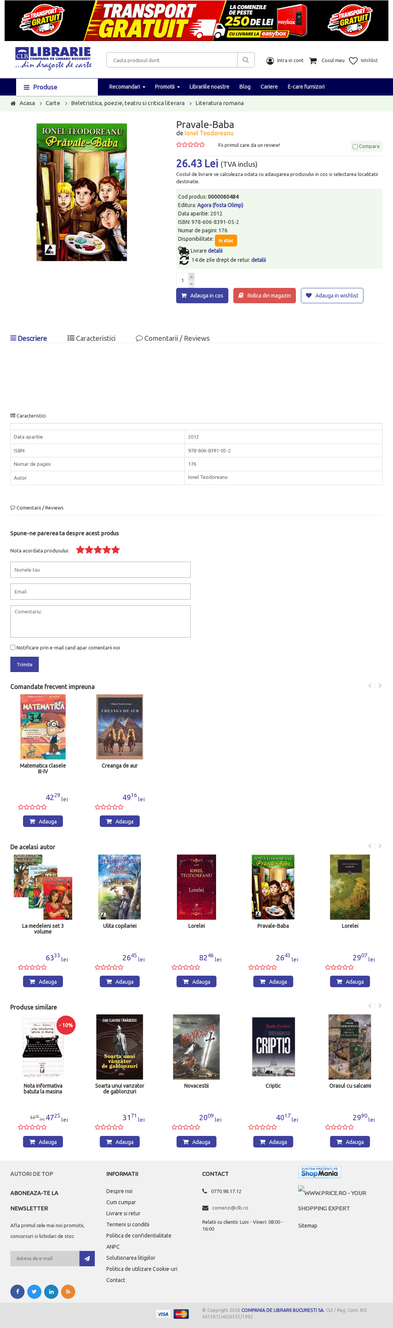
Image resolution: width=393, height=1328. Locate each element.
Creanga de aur (120, 766)
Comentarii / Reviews (176, 338)
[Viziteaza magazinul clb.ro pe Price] (340, 1193)
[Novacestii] (196, 1047)
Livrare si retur (123, 1213)
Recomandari (124, 87)
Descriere (31, 338)
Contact (115, 1280)
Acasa (27, 103)
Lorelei (196, 926)
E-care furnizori (306, 87)
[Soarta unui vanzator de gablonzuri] (119, 1047)
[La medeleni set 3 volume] (43, 887)
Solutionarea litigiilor (130, 1258)
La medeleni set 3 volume (43, 929)
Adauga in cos (206, 296)
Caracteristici (95, 338)
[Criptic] (273, 1047)
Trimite (25, 664)
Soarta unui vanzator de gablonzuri (119, 1089)
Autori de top (31, 1173)
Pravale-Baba (273, 926)
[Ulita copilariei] (119, 887)
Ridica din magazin (269, 296)
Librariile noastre (210, 87)
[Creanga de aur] (119, 726)
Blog (245, 87)
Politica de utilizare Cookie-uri (141, 1269)
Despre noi (119, 1191)
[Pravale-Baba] (273, 887)
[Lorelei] (196, 887)
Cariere (269, 87)
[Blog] (68, 1292)
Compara (369, 146)
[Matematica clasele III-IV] (43, 726)
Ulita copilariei (120, 926)
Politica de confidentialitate (139, 1236)
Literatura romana (219, 103)
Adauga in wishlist (336, 296)
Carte (53, 103)
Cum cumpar (121, 1202)
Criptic (273, 1086)
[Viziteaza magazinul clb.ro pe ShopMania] (319, 1173)
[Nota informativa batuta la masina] (43, 1047)
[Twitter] (34, 1292)
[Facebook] (17, 1292)
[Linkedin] (51, 1292)
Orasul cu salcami (350, 1086)
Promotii (165, 87)
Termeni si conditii (127, 1224)
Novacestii (196, 1086)
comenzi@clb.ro (230, 1207)
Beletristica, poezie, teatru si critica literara (128, 103)
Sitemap (307, 1226)
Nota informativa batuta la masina (43, 1089)
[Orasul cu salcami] (350, 1047)
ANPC (113, 1247)
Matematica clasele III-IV (43, 768)
